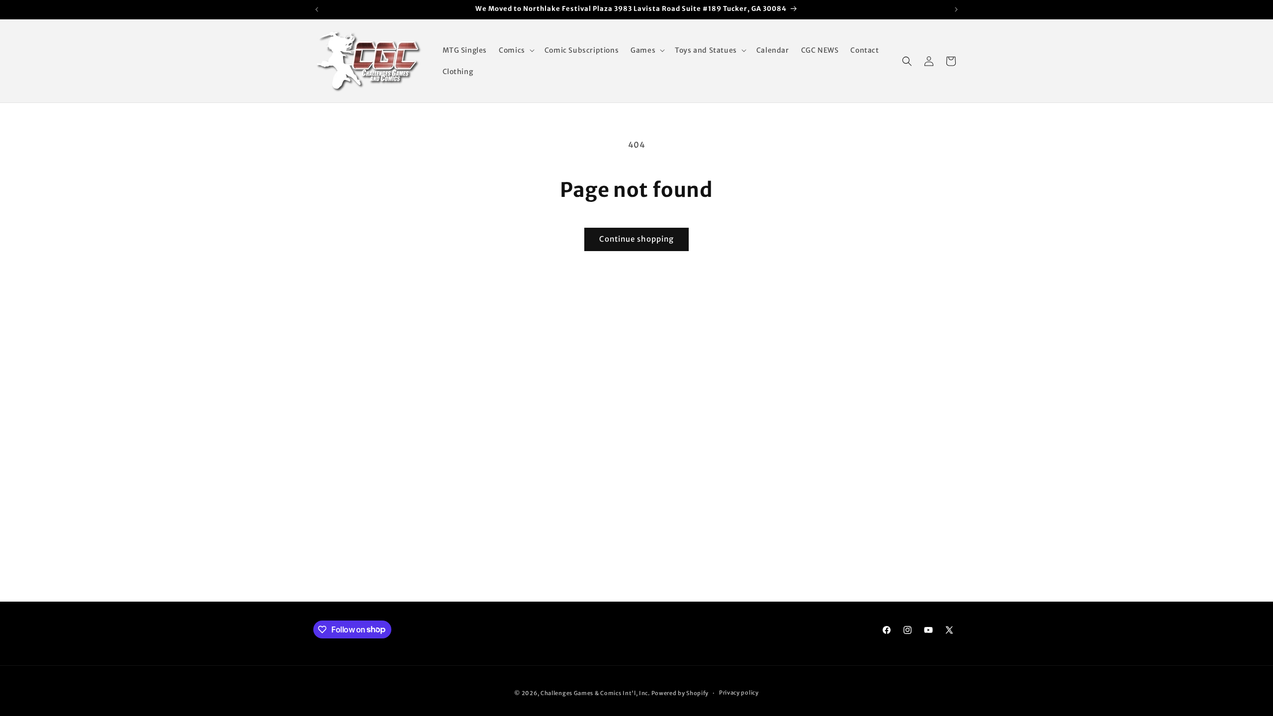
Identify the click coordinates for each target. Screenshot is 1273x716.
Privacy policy (739, 692)
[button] (516, 50)
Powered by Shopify (680, 693)
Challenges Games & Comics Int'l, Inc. (595, 693)
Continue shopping (636, 239)
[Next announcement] (956, 9)
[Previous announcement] (317, 9)
